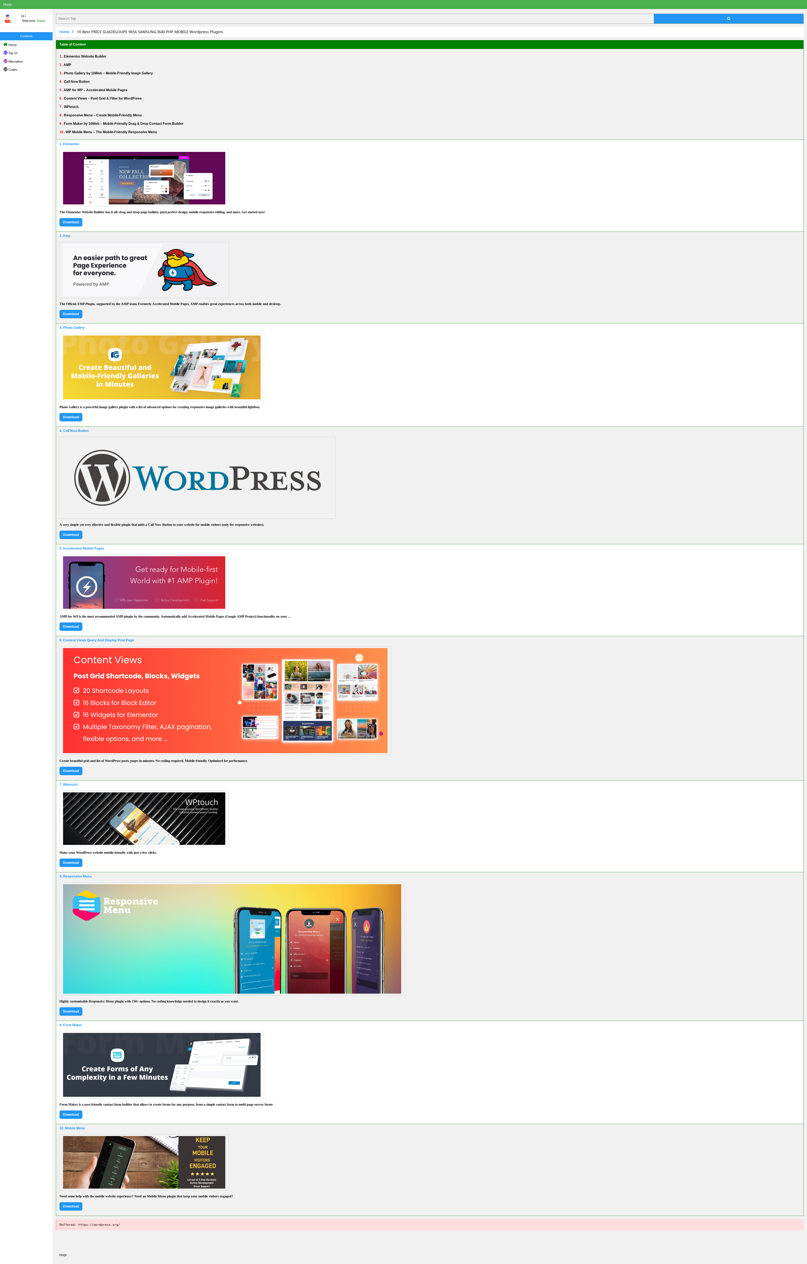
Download (71, 222)
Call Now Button (76, 81)
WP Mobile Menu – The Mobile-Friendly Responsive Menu (111, 132)
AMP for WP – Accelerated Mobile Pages (95, 90)
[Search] (729, 19)
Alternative (15, 61)
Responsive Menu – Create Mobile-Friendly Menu (102, 115)
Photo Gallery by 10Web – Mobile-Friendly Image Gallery (108, 73)
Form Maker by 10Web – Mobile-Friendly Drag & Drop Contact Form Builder (123, 123)
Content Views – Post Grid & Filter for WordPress (102, 98)
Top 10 (12, 53)
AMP (67, 65)
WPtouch (71, 107)
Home (12, 45)
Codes (12, 69)
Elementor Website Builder (84, 56)
